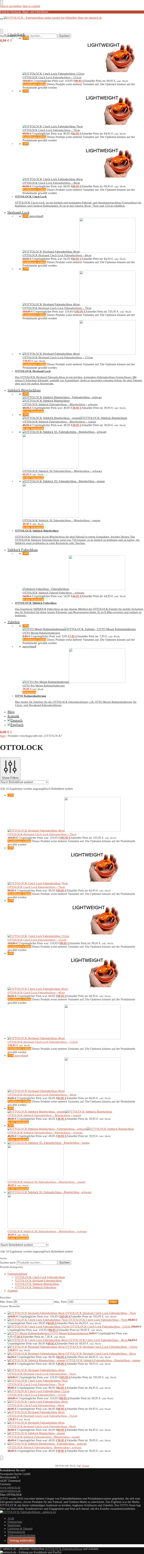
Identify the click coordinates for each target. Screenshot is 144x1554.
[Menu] (1, 18)
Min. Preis (6, 1301)
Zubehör (13, 1290)
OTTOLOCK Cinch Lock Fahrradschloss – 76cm (51, 130)
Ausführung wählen (34, 84)
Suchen (64, 36)
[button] (6, 40)
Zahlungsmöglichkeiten (21, 1535)
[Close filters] (1, 1458)
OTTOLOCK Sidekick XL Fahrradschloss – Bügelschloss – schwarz (62, 471)
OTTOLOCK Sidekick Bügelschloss (37, 1284)
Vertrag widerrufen (21, 1540)
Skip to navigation (11, 6)
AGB (11, 1518)
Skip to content (31, 6)
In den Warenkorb (33, 411)
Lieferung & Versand (20, 1528)
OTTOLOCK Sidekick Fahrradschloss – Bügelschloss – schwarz (60, 404)
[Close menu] (1, 2)
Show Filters (10, 777)
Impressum (14, 1525)
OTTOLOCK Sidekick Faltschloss (35, 1287)
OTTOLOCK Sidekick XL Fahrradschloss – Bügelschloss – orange (61, 520)
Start (2, 735)
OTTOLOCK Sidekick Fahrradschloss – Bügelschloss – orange (59, 421)
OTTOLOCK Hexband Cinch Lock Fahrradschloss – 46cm (56, 255)
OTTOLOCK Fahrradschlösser (63, 1548)
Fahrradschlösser (17, 1273)
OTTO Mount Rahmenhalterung (41, 632)
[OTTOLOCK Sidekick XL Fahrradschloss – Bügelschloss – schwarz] (83, 449)
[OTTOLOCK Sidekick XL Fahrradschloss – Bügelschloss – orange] (83, 499)
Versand (85, 1465)
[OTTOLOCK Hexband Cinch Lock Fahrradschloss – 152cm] (83, 338)
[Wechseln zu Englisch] (15, 725)
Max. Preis (60, 1301)
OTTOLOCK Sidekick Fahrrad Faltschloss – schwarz (53, 592)
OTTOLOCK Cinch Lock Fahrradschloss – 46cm (51, 182)
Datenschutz (15, 1521)
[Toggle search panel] (1, 31)
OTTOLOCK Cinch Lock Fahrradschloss (40, 1277)
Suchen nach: (8, 1262)
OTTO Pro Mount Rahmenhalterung (43, 685)
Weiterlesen (29, 692)
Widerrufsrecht (16, 1532)
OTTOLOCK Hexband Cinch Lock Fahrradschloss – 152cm (57, 357)
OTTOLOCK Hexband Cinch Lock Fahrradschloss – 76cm (56, 308)
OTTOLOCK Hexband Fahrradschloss (38, 1280)
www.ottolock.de (10, 1487)
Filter (113, 1301)
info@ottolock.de (10, 1490)
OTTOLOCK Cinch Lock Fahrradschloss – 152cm (51, 77)
